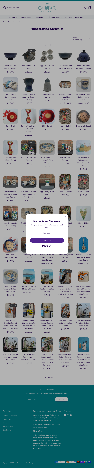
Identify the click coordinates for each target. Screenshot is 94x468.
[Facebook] (43, 246)
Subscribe (47, 240)
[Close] (66, 216)
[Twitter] (50, 246)
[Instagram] (46, 246)
